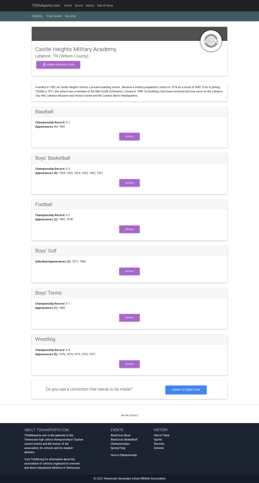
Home (68, 5)
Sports (79, 5)
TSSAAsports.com (46, 5)
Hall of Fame (105, 5)
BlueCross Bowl (120, 435)
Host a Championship (124, 455)
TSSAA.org (37, 459)
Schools (159, 448)
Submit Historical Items (60, 64)
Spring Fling (118, 448)
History (90, 5)
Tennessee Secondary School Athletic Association (135, 478)
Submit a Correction (186, 389)
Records (70, 16)
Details (129, 136)
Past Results (54, 16)
